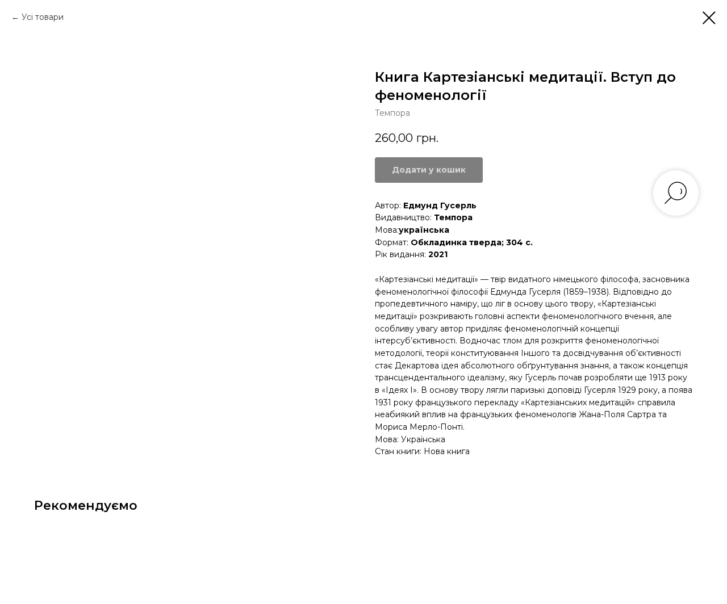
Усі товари (43, 17)
